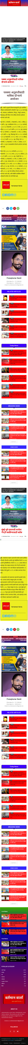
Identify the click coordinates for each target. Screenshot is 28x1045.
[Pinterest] (14, 208)
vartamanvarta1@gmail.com (17, 1020)
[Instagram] (14, 1031)
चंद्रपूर (11, 350)
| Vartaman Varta (14, 1038)
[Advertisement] (14, 21)
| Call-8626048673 (18, 1040)
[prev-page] (2, 341)
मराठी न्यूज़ (14, 76)
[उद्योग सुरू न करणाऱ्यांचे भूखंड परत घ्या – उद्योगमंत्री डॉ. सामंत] (5, 320)
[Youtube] (12, 195)
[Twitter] (9, 195)
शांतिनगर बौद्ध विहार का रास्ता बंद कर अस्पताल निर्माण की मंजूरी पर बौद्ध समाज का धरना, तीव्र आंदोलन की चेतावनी (18, 353)
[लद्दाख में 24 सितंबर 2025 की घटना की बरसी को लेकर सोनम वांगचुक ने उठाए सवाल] (5, 370)
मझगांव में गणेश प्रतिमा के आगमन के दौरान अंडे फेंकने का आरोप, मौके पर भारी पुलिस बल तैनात (18, 395)
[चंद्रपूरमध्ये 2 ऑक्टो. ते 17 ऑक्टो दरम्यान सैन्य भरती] (5, 328)
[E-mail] (3, 195)
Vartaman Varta (6, 86)
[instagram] (15, 195)
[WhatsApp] (18, 208)
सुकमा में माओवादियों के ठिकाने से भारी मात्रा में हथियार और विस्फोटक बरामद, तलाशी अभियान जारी (18, 362)
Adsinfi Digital (11, 1040)
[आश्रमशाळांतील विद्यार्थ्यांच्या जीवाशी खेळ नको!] (5, 313)
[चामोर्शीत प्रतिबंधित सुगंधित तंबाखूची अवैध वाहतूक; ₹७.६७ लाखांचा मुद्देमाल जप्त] (5, 335)
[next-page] (5, 341)
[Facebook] (6, 195)
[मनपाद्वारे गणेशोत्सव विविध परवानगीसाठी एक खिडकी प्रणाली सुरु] (5, 305)
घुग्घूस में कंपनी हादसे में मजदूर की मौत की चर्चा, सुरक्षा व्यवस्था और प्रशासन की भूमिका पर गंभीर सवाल (18, 378)
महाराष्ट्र (12, 392)
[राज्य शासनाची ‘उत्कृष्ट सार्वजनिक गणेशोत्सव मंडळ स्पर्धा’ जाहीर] (5, 298)
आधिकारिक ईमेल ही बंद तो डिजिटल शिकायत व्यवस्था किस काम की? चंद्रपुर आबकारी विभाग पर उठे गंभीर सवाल (18, 476)
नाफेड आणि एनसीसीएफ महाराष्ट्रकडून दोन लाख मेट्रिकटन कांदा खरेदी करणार (21, 219)
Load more (13, 441)
